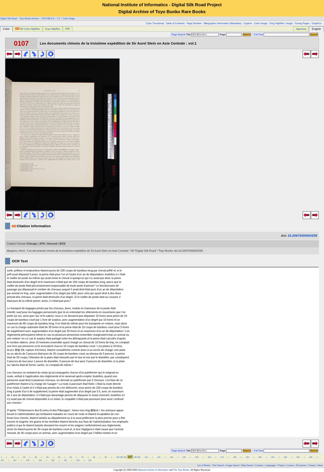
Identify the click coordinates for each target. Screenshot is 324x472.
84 (94, 457)
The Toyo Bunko (181, 470)
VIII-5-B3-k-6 (48, 18)
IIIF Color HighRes (30, 28)
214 (272, 457)
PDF (67, 28)
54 (59, 457)
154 (196, 457)
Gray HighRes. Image (281, 23)
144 (184, 457)
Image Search (233, 465)
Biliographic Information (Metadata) (222, 23)
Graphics (316, 23)
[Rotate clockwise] (34, 57)
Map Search (247, 465)
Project (281, 465)
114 (146, 457)
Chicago (31, 243)
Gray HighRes (52, 28)
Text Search (218, 465)
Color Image (69, 18)
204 (260, 457)
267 (15, 460)
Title (188, 34)
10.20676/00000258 (302, 235)
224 (285, 457)
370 (89, 460)
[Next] (17, 57)
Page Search (178, 34)
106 (124, 457)
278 (27, 460)
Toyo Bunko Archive (29, 18)
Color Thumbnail (155, 23)
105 (121, 457)
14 (12, 457)
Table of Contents (175, 23)
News (320, 465)
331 (65, 460)
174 (222, 457)
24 (24, 457)
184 (234, 457)
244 (310, 457)
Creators (259, 465)
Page (222, 34)
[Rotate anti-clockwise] (26, 57)
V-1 (58, 18)
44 (47, 457)
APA (42, 243)
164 (209, 457)
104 (117, 457)
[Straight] (51, 57)
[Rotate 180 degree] (42, 57)
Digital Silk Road (9, 18)
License (290, 465)
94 (106, 457)
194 (247, 457)
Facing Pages (302, 23)
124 (158, 457)
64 (71, 457)
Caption (248, 23)
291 (40, 460)
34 (36, 457)
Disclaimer (301, 465)
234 (298, 457)
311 (52, 460)
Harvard (52, 243)
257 (2, 460)
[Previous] (9, 57)
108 (135, 457)
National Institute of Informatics (153, 470)
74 (82, 457)
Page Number (194, 23)
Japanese (301, 28)
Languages (270, 465)
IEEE (62, 243)
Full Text (258, 34)
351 (78, 460)
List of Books (203, 465)
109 (138, 457)
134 (171, 457)
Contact (312, 465)
